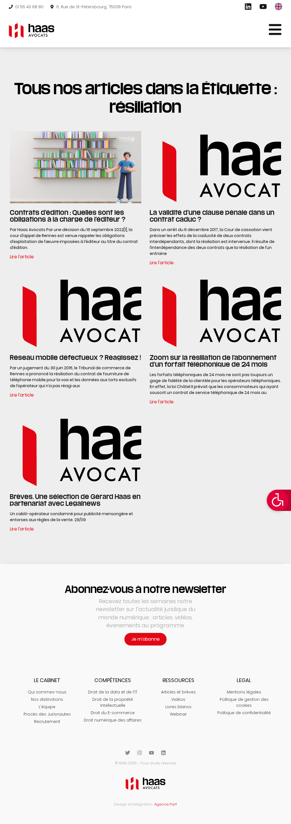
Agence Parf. (165, 804)
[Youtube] (151, 752)
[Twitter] (127, 752)
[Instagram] (139, 752)
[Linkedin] (163, 752)
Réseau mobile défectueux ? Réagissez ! (75, 357)
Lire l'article (22, 256)
